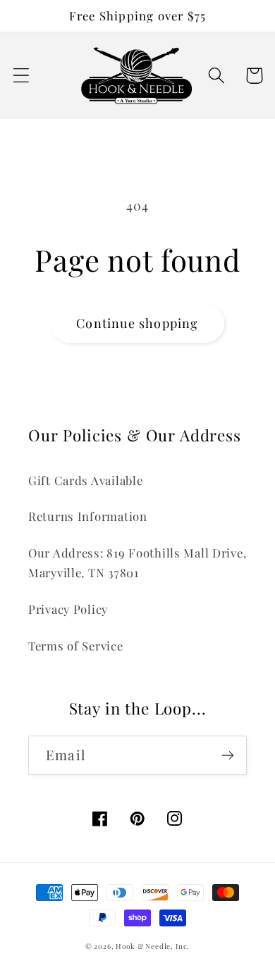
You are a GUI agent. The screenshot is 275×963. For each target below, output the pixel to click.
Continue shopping (137, 323)
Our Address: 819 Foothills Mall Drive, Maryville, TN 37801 (137, 562)
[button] (21, 75)
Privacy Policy (68, 609)
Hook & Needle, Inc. (153, 946)
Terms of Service (75, 645)
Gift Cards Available (85, 480)
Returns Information (87, 516)
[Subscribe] (227, 755)
